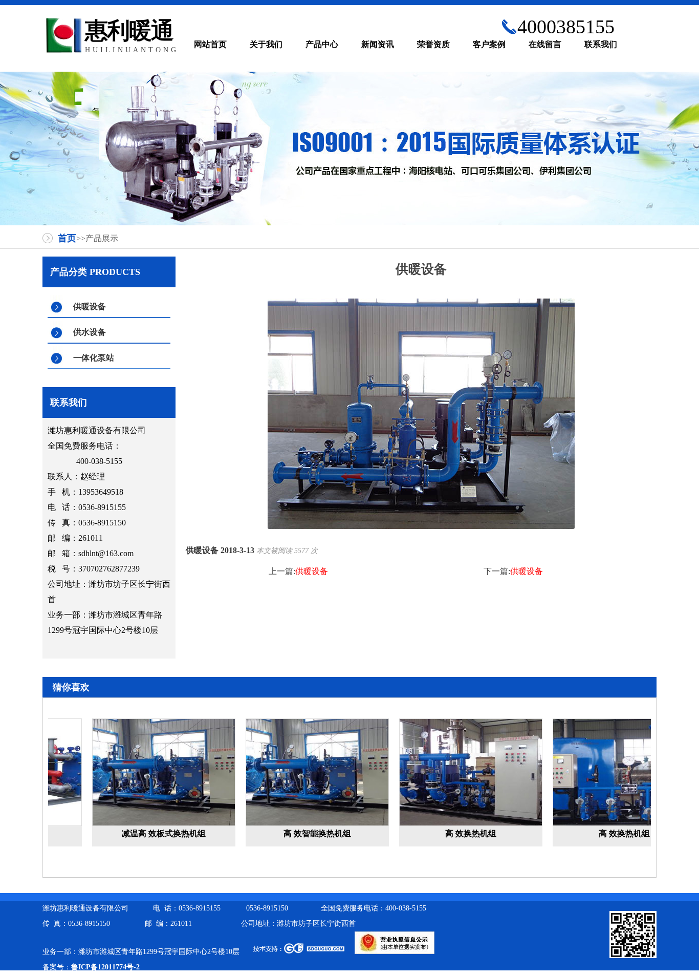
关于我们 (266, 44)
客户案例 (489, 44)
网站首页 (210, 44)
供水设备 (89, 332)
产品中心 (321, 44)
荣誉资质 (433, 44)
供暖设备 (89, 306)
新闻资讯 (377, 44)
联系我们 (600, 44)
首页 (67, 238)
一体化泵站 (93, 357)
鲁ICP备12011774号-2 (105, 967)
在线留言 (545, 44)
